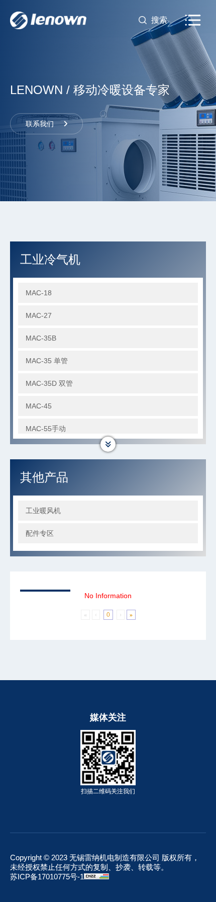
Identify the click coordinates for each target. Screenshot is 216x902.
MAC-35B (41, 338)
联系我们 (40, 124)
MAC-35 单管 (47, 361)
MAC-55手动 (46, 429)
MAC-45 (39, 406)
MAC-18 (39, 293)
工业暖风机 (43, 511)
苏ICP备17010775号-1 (47, 876)
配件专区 (40, 533)
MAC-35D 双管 (49, 383)
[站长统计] (96, 876)
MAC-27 (39, 315)
